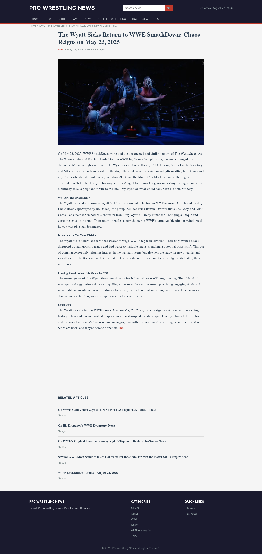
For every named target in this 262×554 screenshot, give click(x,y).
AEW (145, 18)
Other (63, 18)
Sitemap (190, 508)
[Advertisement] (131, 362)
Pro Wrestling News (62, 8)
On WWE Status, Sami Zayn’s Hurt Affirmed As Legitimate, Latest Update (107, 409)
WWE (76, 18)
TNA (134, 18)
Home (36, 18)
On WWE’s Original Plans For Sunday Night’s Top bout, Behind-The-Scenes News (112, 441)
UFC (156, 18)
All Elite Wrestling (112, 18)
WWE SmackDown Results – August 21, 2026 (88, 472)
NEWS (49, 18)
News (88, 18)
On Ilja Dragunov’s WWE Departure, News (86, 425)
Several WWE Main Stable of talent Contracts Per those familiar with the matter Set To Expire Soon (123, 457)
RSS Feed (191, 513)
